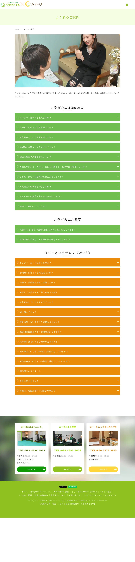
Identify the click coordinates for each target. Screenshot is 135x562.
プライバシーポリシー (92, 495)
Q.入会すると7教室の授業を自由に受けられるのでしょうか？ (46, 229)
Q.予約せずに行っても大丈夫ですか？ (34, 127)
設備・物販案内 (41, 495)
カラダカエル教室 (51, 554)
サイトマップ (110, 495)
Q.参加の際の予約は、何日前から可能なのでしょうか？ (43, 239)
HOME (17, 29)
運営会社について (58, 495)
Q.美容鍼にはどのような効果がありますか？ (38, 341)
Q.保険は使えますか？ (27, 380)
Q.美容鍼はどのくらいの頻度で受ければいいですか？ (42, 351)
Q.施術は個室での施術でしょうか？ (33, 156)
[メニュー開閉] (127, 5)
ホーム (24, 492)
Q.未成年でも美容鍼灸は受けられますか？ (37, 292)
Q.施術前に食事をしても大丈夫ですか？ (36, 147)
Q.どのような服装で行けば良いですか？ (36, 390)
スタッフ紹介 (105, 492)
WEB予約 (36, 556)
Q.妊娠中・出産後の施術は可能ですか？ (36, 282)
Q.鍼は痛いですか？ (26, 312)
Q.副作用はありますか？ (28, 371)
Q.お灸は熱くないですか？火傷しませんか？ (38, 321)
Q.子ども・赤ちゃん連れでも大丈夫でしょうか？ (40, 176)
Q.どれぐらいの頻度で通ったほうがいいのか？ (39, 196)
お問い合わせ (74, 495)
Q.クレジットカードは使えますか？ (33, 117)
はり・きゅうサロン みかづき (98, 553)
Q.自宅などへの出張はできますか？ (33, 186)
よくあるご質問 (25, 495)
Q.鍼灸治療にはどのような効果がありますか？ (39, 331)
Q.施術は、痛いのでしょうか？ (31, 206)
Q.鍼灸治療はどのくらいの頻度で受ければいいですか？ (43, 361)
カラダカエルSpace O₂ (11, 553)
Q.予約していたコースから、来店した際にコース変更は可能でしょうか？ (51, 166)
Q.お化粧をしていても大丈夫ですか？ (34, 137)
